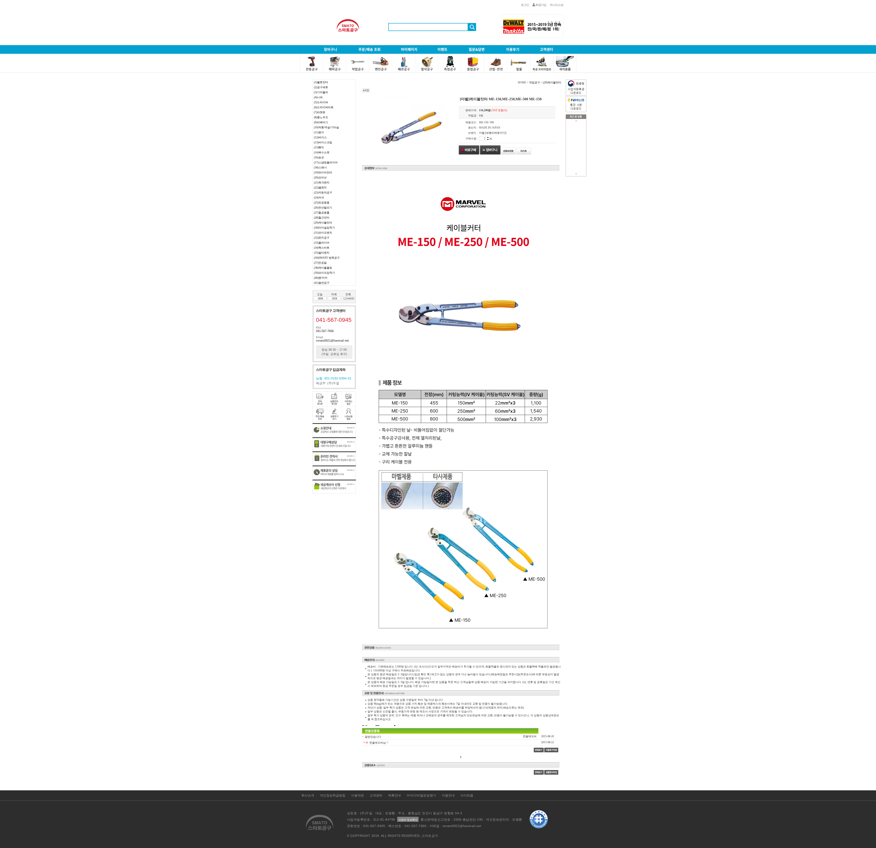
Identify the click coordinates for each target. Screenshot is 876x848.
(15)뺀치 (319, 147)
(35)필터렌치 (321, 252)
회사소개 (307, 795)
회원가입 (540, 5)
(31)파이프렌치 (323, 232)
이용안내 (448, 795)
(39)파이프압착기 (324, 272)
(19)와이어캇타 (323, 172)
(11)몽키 (319, 132)
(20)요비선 (320, 177)
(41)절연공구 (321, 282)
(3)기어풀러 (321, 92)
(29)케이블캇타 (323, 222)
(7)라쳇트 (319, 112)
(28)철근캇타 (321, 217)
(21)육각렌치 (321, 182)
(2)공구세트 (321, 87)
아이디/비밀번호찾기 (421, 795)
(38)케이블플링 (323, 267)
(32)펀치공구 (321, 237)
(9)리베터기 (321, 122)
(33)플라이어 (321, 242)
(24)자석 (319, 197)
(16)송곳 (319, 157)
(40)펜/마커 (320, 277)
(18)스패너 (320, 167)
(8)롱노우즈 (321, 117)
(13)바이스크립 (323, 142)
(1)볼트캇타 (321, 82)
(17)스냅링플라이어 (326, 162)
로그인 (525, 5)
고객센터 (376, 795)
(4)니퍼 (318, 97)
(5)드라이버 (321, 102)
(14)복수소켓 (321, 152)
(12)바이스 (320, 137)
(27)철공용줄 (321, 212)
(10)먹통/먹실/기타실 (326, 127)
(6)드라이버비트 (324, 107)
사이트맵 (466, 795)
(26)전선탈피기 (323, 207)
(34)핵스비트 (321, 247)
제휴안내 (394, 795)
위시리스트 (556, 5)
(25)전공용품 (321, 202)
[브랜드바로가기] (495, 132)
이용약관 (357, 795)
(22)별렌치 (320, 187)
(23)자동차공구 (323, 192)
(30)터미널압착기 (324, 227)
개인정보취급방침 (332, 795)
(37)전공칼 (320, 262)
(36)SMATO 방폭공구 (327, 257)
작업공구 (534, 82)
